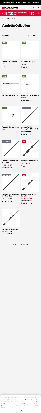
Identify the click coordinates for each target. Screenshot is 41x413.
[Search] (30, 7)
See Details (35, 2)
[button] (2, 13)
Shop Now (32, 13)
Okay (20, 410)
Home (3, 18)
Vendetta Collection (12, 18)
